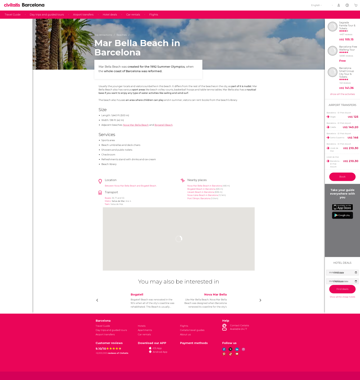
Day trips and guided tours (47, 14)
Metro (108, 201)
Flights (153, 14)
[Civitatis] (103, 375)
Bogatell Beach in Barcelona (201, 189)
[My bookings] (339, 5)
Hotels (141, 326)
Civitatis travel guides (192, 330)
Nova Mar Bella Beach (136, 125)
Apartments (145, 330)
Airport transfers (83, 14)
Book (342, 176)
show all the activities (342, 94)
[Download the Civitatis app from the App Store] (342, 207)
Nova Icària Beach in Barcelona (202, 195)
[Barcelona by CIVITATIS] (13, 5)
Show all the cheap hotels (342, 297)
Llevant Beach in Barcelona (200, 192)
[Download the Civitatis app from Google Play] (342, 215)
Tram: (107, 204)
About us (185, 334)
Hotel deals (110, 14)
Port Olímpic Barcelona (198, 198)
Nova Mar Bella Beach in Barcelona (204, 186)
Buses (108, 198)
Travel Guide (13, 14)
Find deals (342, 289)
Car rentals (133, 14)
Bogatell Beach (164, 125)
